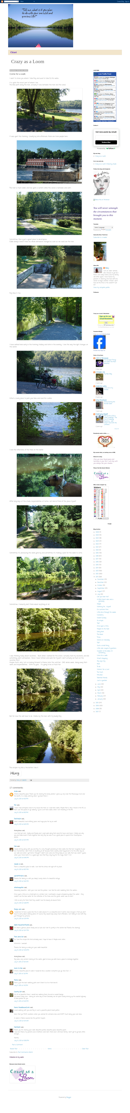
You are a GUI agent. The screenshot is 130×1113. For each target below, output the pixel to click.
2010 (97, 703)
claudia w (17, 864)
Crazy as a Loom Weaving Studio (101, 334)
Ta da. (98, 667)
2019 (97, 553)
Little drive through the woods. (106, 612)
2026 (97, 532)
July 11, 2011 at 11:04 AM (21, 962)
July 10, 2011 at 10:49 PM (21, 950)
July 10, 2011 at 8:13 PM (21, 799)
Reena (16, 980)
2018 (97, 556)
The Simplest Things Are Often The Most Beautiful (110, 361)
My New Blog (108, 374)
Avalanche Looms (101, 386)
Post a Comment (17, 1045)
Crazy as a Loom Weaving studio (105, 164)
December (100, 579)
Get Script (98, 121)
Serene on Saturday (103, 640)
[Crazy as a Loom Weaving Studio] (99, 349)
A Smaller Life (100, 372)
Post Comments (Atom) (25, 1052)
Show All (117, 429)
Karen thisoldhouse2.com (22, 1007)
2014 (97, 568)
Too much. (100, 672)
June (99, 684)
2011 (97, 577)
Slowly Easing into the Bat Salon (109, 403)
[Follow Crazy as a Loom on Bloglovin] (101, 195)
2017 (97, 559)
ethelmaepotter (19, 888)
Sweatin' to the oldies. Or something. (105, 652)
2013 (97, 571)
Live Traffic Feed (105, 74)
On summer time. (102, 609)
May (99, 687)
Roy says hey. (101, 661)
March (99, 693)
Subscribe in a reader (100, 237)
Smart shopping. (102, 658)
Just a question (102, 680)
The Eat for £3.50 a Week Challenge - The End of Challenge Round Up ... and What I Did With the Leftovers (110, 420)
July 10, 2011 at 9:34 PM (21, 919)
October (100, 585)
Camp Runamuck (101, 400)
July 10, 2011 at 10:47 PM (21, 930)
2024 (97, 538)
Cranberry (100, 615)
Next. (98, 664)
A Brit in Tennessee (102, 358)
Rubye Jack (17, 909)
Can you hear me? (103, 597)
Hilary (107, 268)
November (100, 582)
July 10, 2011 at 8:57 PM (21, 869)
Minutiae (99, 675)
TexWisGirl (17, 819)
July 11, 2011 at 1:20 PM (21, 974)
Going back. (100, 632)
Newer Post (13, 1049)
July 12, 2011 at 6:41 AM (21, 1021)
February (100, 696)
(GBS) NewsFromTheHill (21, 925)
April (99, 690)
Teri (15, 805)
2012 (97, 574)
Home (49, 1049)
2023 (97, 541)
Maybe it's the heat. (103, 629)
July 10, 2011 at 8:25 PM (21, 824)
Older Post (85, 1049)
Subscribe (106, 142)
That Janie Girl (18, 937)
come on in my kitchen (108, 389)
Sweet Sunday (101, 618)
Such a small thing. (103, 646)
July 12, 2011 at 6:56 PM (21, 1041)
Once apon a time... (103, 626)
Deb (15, 846)
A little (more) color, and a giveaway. (105, 600)
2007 (97, 712)
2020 (97, 550)
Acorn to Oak (18, 968)
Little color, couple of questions (106, 648)
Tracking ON (110, 121)
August (100, 78)
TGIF (98, 623)
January (100, 699)
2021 (97, 547)
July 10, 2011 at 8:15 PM (21, 812)
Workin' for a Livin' (103, 669)
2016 (97, 562)
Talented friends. (102, 678)
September (101, 588)
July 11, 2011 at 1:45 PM (21, 985)
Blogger (68, 1097)
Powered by (101, 148)
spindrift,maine (19, 876)
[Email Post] (30, 780)
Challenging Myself (102, 414)
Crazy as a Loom (102, 82)
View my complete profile (101, 287)
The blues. (100, 634)
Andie (16, 791)
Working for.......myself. (104, 607)
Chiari (13, 52)
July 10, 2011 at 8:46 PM (21, 858)
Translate (108, 230)
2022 (97, 544)
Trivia (98, 637)
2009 (97, 706)
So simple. (100, 621)
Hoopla (99, 604)
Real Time (104, 121)
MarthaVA (17, 1027)
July (99, 594)
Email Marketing (104, 327)
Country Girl (18, 992)
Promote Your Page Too (99, 350)
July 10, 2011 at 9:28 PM (21, 903)
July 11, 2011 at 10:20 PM (21, 1001)
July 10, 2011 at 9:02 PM (21, 881)
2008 (97, 709)
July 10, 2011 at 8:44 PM (21, 840)
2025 (97, 535)
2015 (97, 565)
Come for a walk (102, 655)
